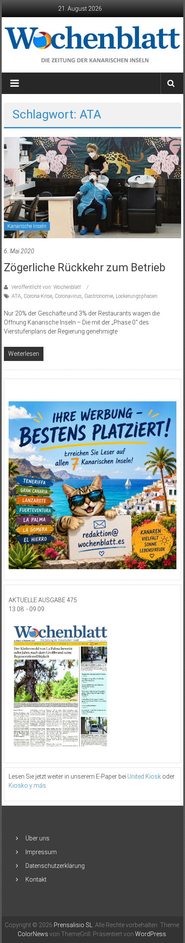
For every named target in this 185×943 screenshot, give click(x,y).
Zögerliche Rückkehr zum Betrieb (85, 267)
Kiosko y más (27, 785)
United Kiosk (144, 776)
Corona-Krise (38, 296)
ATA (16, 296)
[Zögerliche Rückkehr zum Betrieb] (93, 186)
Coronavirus (68, 296)
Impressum (41, 852)
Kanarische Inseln (26, 226)
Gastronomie (98, 296)
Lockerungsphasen (136, 296)
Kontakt (35, 879)
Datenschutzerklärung (55, 865)
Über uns (37, 838)
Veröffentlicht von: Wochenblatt (46, 287)
